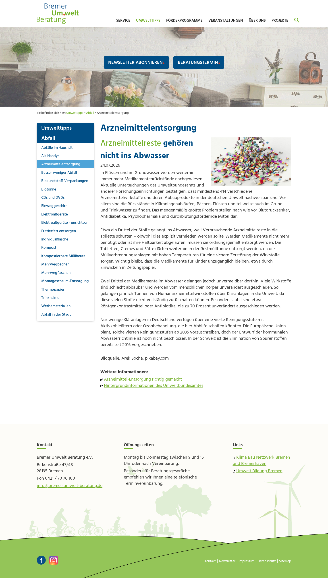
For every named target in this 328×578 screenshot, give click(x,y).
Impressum (246, 561)
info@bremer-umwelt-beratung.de (69, 485)
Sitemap (285, 561)
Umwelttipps (74, 113)
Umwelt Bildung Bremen (259, 471)
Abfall (90, 113)
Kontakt (210, 561)
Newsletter (227, 561)
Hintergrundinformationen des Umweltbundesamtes (153, 385)
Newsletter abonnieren (135, 62)
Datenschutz (267, 561)
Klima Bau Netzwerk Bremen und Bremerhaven (261, 460)
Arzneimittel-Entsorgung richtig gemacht (143, 379)
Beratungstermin (198, 62)
